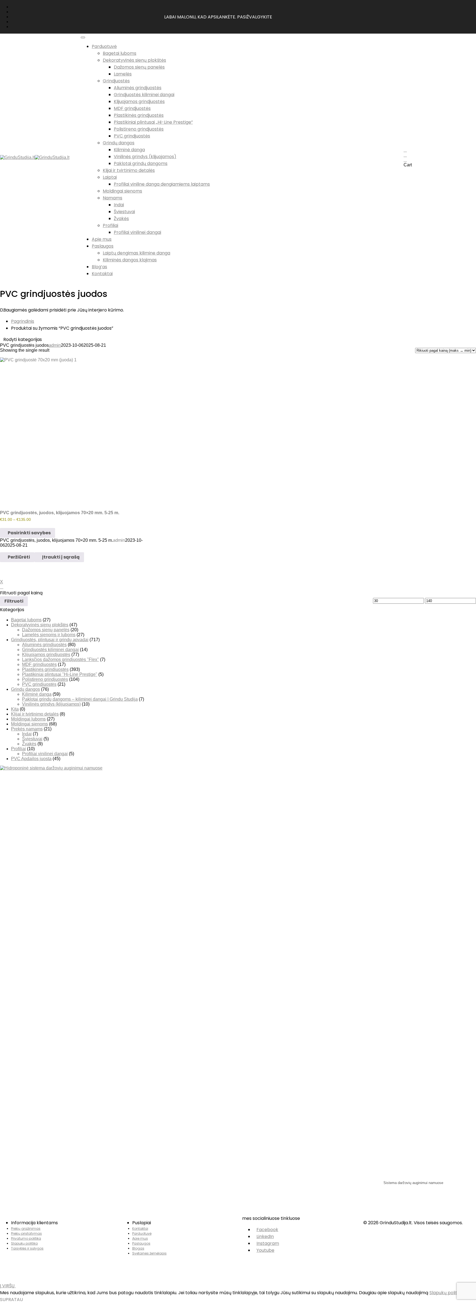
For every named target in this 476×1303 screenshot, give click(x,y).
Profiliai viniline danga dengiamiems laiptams (162, 184)
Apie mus (140, 1238)
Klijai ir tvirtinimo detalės (129, 170)
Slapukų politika (24, 1243)
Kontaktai (140, 1228)
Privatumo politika (26, 1238)
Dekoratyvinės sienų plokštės (134, 60)
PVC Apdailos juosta (31, 758)
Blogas (138, 1248)
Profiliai (110, 225)
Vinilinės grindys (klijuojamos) (145, 156)
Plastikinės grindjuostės (139, 115)
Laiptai (110, 177)
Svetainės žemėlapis (149, 1253)
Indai (119, 205)
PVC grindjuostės (132, 136)
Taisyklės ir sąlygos (27, 1248)
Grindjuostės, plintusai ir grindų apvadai (49, 639)
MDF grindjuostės (132, 108)
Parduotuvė (142, 1233)
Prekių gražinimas (25, 1228)
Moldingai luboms (28, 719)
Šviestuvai (124, 211)
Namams (112, 198)
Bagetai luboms (119, 53)
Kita (15, 709)
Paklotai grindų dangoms (140, 163)
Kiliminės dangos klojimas (130, 260)
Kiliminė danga (129, 150)
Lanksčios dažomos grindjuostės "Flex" (60, 659)
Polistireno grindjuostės (139, 129)
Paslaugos (141, 1243)
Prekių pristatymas (26, 1233)
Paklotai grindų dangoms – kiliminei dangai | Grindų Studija (80, 699)
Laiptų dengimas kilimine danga (136, 253)
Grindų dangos (118, 143)
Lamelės (123, 74)
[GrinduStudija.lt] (17, 157)
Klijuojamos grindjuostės (139, 101)
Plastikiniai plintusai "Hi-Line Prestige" (59, 674)
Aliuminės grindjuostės (137, 88)
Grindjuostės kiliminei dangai (144, 94)
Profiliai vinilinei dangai (137, 232)
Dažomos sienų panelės (139, 67)
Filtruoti (13, 601)
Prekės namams (27, 729)
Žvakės (121, 218)
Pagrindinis (22, 321)
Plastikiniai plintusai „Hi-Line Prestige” (153, 122)
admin (55, 345)
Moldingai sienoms (122, 191)
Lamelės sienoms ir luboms (48, 634)
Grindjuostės (116, 81)
